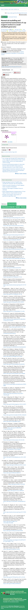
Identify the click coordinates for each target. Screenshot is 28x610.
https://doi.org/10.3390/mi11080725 (12, 472)
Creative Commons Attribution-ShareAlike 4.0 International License (12, 53)
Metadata (23, 207)
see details (10, 141)
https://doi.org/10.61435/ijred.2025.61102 (17, 13)
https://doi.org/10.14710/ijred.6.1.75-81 (12, 277)
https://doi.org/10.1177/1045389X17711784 (14, 311)
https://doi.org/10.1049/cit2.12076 (11, 549)
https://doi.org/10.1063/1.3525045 (16, 484)
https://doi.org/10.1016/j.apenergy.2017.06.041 (14, 258)
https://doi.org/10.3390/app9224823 (12, 421)
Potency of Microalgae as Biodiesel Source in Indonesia (12, 189)
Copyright (18, 207)
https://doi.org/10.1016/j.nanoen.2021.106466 (14, 373)
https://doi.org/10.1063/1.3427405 (17, 327)
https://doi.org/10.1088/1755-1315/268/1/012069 (10, 522)
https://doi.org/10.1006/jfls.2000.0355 (12, 240)
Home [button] (2, 9)
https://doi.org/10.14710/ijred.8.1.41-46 (12, 294)
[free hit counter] (8, 594)
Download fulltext (12, 17)
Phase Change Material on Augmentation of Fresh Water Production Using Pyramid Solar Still (13, 192)
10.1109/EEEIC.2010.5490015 (14, 449)
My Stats (12, 594)
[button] (1, 49)
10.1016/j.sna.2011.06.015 (9, 333)
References (4, 204)
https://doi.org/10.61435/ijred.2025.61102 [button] (11, 66)
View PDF (5, 17)
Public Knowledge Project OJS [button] (7, 607)
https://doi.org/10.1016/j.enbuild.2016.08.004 (14, 364)
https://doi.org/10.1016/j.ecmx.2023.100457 (13, 302)
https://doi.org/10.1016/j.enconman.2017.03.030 (14, 249)
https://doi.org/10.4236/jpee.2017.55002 (12, 356)
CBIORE (24, 599)
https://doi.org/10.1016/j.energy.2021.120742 (14, 217)
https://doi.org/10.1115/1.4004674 (15, 490)
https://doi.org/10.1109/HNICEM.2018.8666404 (14, 347)
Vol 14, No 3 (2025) (13, 9)
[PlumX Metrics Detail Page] (6, 137)
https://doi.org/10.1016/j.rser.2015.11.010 (16, 465)
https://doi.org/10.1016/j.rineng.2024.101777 (13, 235)
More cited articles (22, 198)
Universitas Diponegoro (14, 606)
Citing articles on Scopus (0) (8, 207)
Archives (6, 9)
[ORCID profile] (13, 29)
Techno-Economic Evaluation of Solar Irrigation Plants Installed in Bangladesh (13, 186)
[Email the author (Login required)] (11, 29)
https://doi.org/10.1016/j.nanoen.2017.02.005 (13, 440)
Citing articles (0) (12, 204)
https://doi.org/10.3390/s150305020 (12, 583)
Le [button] (18, 9)
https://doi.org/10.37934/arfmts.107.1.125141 (14, 577)
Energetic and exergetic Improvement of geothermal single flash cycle (11, 195)
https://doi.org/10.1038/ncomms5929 (12, 267)
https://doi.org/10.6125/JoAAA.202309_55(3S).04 (14, 415)
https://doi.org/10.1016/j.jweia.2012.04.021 (13, 225)
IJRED (2, 5)
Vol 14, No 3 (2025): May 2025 (10, 152)
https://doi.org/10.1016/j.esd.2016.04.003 (13, 530)
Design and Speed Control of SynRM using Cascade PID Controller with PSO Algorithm (12, 182)
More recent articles (21, 173)
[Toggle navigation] (25, 5)
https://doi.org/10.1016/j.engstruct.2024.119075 (14, 404)
